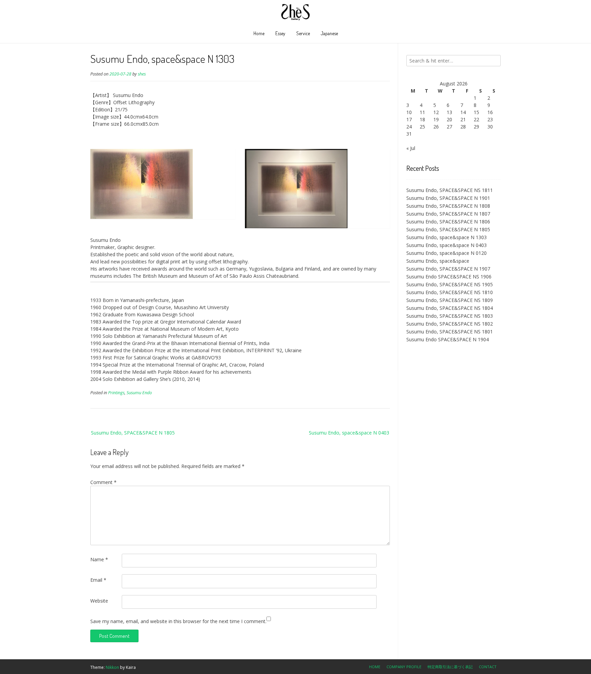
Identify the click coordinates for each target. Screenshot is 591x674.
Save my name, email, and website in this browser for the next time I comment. (178, 621)
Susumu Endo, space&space (437, 261)
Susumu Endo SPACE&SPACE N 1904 (447, 339)
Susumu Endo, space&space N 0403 (349, 432)
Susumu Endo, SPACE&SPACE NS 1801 (449, 331)
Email (98, 580)
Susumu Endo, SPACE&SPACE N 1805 (133, 432)
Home (258, 33)
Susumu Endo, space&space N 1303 (446, 237)
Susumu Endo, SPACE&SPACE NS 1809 (449, 300)
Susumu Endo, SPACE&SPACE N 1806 (448, 221)
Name (99, 559)
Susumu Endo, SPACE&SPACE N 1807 (448, 213)
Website (99, 600)
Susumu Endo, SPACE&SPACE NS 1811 (449, 190)
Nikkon (112, 667)
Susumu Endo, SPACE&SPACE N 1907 (448, 268)
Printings (116, 393)
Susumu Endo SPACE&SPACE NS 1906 (448, 276)
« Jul (410, 148)
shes (142, 74)
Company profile (403, 666)
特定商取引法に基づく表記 (450, 666)
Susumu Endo (139, 393)
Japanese (329, 33)
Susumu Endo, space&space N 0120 (446, 253)
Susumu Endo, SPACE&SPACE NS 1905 (449, 284)
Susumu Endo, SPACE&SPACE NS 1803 (449, 316)
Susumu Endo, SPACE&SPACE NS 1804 (449, 308)
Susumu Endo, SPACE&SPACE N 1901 (448, 198)
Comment (103, 482)
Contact (488, 666)
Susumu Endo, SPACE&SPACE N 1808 (448, 206)
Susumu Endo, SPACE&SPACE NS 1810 (449, 292)
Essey (280, 33)
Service (303, 33)
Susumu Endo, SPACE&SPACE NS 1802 (449, 323)
